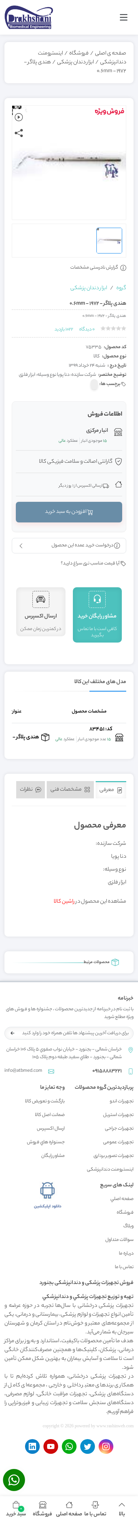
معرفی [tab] (107, 790)
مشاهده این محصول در (90, 902)
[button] (16, 1509)
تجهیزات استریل (118, 1115)
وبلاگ (128, 1226)
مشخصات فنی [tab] (66, 790)
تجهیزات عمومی (118, 1142)
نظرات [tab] (26, 790)
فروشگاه (79, 53)
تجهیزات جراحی (119, 1129)
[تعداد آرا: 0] (103, 328)
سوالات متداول (119, 1240)
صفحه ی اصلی (110, 53)
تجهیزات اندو (122, 1101)
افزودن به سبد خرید (66, 512)
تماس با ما (124, 1267)
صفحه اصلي (122, 1199)
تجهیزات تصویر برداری (113, 1156)
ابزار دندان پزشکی (75, 62)
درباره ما (126, 1253)
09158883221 (107, 1071)
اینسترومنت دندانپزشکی (110, 1169)
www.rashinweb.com (115, 1425)
